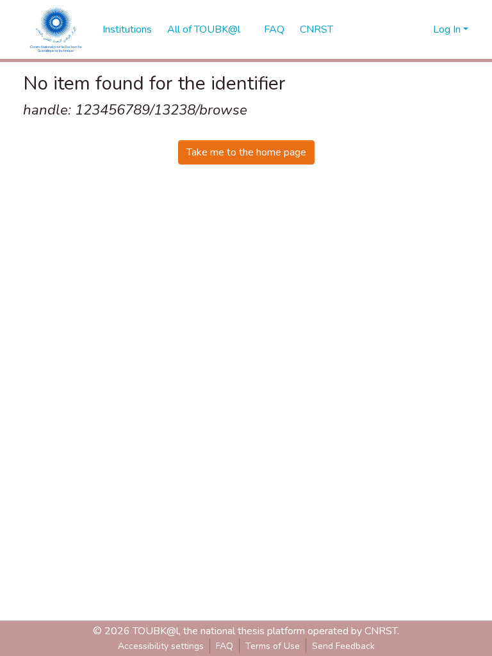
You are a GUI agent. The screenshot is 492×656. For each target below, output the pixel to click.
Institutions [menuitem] (127, 29)
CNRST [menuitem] (316, 29)
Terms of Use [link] (272, 646)
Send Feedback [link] (343, 646)
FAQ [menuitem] (274, 29)
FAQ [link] (224, 646)
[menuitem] (208, 29)
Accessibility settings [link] (161, 646)
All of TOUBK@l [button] (203, 29)
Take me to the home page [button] (246, 152)
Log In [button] (448, 29)
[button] (56, 30)
